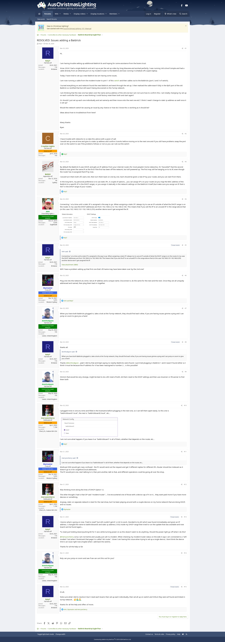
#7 (186, 308)
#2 (186, 134)
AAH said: (65, 251)
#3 (186, 162)
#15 (185, 587)
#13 (185, 517)
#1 (186, 48)
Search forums (52, 19)
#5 (186, 245)
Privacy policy (170, 634)
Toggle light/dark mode (45, 634)
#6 (186, 275)
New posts (41, 19)
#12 (185, 484)
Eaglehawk (53, 225)
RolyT (40, 44)
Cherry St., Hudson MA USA (48, 431)
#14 (185, 553)
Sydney (54, 183)
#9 (186, 372)
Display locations (97, 14)
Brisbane (54, 69)
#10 (185, 405)
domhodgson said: (68, 352)
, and (75, 609)
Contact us (149, 634)
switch (116, 80)
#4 (186, 199)
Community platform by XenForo (112, 639)
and (68, 301)
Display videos (79, 14)
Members (113, 14)
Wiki (56, 14)
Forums (47, 14)
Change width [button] (60, 634)
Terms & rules (159, 634)
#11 (185, 452)
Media (66, 14)
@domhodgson (72, 363)
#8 (186, 342)
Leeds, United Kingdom (49, 336)
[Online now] (48, 415)
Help (178, 634)
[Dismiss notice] (186, 26)
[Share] (182, 48)
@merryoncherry (67, 537)
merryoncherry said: (69, 458)
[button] (60, 14)
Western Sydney (52, 302)
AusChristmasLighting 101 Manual (77, 28)
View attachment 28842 (70, 265)
